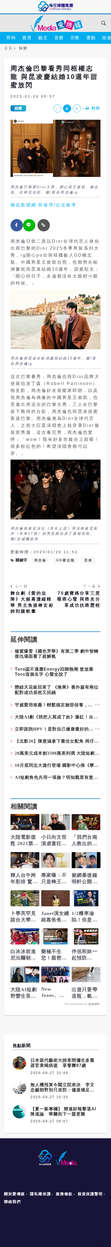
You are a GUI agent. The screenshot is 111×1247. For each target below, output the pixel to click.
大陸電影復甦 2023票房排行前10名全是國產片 (25, 840)
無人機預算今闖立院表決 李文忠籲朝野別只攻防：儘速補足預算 (62, 1089)
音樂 (59, 37)
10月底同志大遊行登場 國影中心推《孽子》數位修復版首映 (57, 765)
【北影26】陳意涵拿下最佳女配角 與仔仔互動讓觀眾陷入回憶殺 (57, 741)
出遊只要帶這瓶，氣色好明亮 (85, 993)
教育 (27, 37)
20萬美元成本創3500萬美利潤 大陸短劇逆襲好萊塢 (57, 753)
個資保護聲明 (90, 1194)
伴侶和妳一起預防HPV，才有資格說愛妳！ (85, 955)
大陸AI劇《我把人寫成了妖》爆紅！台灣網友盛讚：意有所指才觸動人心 (57, 717)
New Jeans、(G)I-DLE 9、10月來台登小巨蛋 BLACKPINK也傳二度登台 (55, 992)
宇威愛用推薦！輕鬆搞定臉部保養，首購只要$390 (54, 705)
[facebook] (17, 225)
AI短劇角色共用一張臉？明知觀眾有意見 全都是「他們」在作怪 (57, 777)
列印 (95, 108)
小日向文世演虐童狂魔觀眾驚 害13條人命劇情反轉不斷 (55, 840)
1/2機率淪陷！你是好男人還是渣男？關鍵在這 (85, 917)
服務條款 (64, 1194)
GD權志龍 (65, 560)
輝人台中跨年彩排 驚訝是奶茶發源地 (24, 878)
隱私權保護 (40, 1194)
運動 (91, 37)
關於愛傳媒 (14, 1194)
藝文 (43, 37)
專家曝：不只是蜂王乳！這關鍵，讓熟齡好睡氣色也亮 (54, 878)
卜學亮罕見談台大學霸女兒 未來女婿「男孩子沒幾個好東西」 (24, 917)
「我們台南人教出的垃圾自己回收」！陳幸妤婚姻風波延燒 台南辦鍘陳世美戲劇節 (85, 840)
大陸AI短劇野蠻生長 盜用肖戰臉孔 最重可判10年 (24, 993)
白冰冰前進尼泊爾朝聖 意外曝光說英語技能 (23, 955)
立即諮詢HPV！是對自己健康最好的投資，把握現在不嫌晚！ (54, 729)
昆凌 (88, 560)
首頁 (8, 48)
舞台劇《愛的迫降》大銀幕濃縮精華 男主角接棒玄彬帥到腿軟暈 (32, 602)
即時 (11, 37)
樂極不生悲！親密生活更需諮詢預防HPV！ (54, 955)
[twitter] (29, 225)
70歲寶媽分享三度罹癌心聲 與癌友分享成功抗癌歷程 (78, 599)
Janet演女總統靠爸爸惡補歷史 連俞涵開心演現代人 (55, 917)
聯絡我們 (12, 1201)
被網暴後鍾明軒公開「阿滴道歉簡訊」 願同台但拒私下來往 (85, 878)
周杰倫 (40, 560)
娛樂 (18, 108)
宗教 (75, 37)
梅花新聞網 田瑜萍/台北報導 (44, 205)
